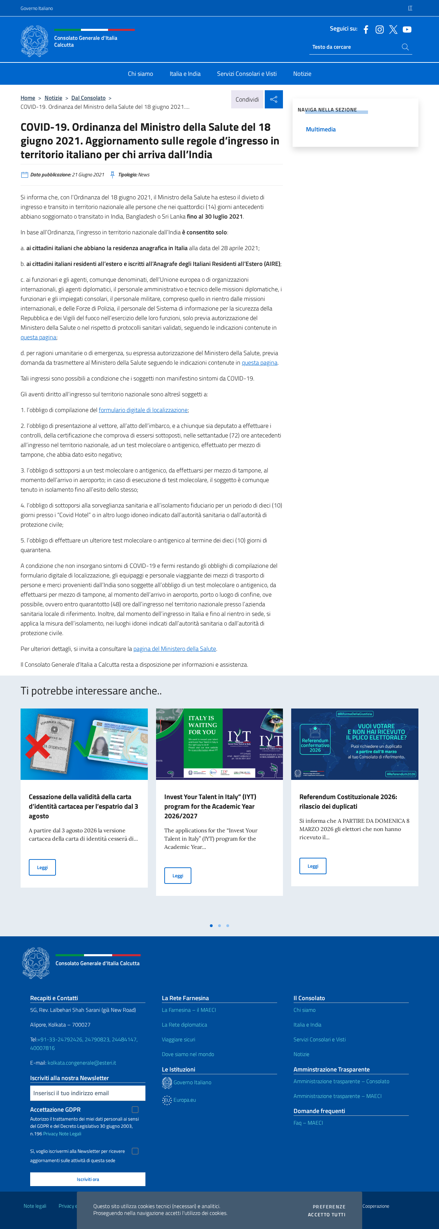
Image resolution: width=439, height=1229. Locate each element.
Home (28, 97)
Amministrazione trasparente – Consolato (341, 1081)
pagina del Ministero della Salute (174, 648)
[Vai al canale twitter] (392, 29)
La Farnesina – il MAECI (189, 1010)
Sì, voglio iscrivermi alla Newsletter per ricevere (77, 1151)
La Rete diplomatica (184, 1024)
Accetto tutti (327, 1214)
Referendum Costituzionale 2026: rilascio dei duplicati (348, 801)
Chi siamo (305, 1010)
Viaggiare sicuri (178, 1039)
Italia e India (307, 1024)
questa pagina (38, 337)
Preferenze (329, 1206)
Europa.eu (184, 1100)
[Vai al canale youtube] (405, 29)
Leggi (46, 867)
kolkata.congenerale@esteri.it (82, 1062)
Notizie (53, 97)
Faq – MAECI (308, 1123)
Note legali (35, 1206)
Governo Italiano (37, 8)
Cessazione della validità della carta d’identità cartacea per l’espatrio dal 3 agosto (83, 806)
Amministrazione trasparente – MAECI (338, 1096)
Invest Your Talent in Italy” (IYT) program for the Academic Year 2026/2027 (210, 806)
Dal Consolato (88, 97)
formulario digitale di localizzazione (143, 409)
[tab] (211, 925)
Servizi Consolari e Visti (320, 1039)
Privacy (50, 1133)
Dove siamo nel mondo (188, 1054)
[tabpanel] (84, 814)
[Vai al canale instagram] (378, 29)
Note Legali (70, 1133)
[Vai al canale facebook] (364, 29)
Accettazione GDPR (55, 1109)
